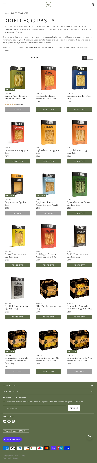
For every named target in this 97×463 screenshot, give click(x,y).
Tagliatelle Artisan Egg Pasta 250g (48, 151)
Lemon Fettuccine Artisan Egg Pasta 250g (16, 255)
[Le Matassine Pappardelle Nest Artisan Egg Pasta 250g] (79, 288)
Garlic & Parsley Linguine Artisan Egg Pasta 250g (16, 97)
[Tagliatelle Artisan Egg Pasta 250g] (48, 132)
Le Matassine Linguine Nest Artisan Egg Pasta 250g (48, 359)
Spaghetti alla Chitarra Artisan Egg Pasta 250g (46, 97)
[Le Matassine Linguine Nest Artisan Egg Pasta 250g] (48, 340)
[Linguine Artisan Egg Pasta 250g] (79, 78)
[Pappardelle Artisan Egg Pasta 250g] (79, 132)
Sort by (34, 58)
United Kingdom (15, 431)
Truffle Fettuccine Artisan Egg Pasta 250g (78, 255)
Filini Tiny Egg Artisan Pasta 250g (48, 307)
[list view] (90, 58)
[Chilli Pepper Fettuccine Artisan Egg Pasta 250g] (48, 236)
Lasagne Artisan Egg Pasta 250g (16, 203)
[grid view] (84, 58)
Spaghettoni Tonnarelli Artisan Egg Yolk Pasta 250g (48, 203)
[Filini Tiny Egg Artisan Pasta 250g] (48, 288)
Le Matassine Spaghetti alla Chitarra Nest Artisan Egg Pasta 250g (16, 361)
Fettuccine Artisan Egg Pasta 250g (17, 151)
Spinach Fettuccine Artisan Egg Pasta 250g (78, 203)
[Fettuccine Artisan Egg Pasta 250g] (17, 132)
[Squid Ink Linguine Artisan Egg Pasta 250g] (17, 288)
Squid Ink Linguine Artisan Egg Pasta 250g (16, 307)
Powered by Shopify (11, 458)
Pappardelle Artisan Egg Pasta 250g (77, 151)
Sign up (74, 408)
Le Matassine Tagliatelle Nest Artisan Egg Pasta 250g (79, 359)
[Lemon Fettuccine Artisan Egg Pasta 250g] (17, 236)
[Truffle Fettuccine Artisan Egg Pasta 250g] (79, 236)
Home (6, 13)
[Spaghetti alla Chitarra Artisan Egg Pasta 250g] (48, 78)
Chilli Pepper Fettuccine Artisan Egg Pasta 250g (46, 255)
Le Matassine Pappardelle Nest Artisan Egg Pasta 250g (79, 307)
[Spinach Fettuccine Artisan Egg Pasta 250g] (79, 184)
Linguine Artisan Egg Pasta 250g (78, 97)
